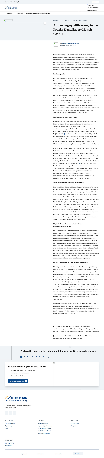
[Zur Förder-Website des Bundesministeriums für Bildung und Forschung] (92, 7)
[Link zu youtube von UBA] (14, 413)
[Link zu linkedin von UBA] (6, 413)
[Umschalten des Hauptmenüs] (80, 7)
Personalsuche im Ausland (44, 428)
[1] (64, 134)
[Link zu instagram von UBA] (10, 413)
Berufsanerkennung (43, 423)
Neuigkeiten (74, 425)
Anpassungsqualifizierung (44, 425)
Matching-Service (9, 443)
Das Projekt (16, 2)
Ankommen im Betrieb (44, 433)
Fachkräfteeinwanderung (44, 430)
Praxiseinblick (8, 445)
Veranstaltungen (75, 423)
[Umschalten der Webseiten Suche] (83, 7)
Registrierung (8, 425)
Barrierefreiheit (8, 2)
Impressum (24, 454)
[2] (80, 163)
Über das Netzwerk (10, 423)
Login (6, 428)
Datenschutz (40, 454)
